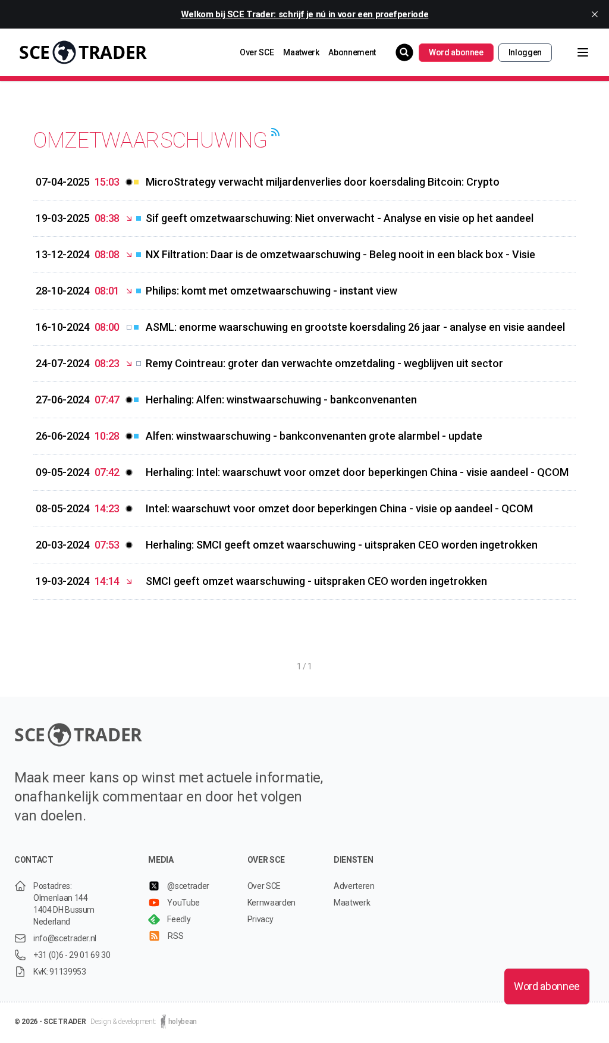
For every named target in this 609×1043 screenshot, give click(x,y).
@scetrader (188, 886)
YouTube (183, 902)
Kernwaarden (271, 902)
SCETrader (83, 52)
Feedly (178, 919)
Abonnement (352, 52)
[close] (594, 14)
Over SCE (257, 52)
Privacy (260, 919)
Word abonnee (456, 52)
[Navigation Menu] (573, 52)
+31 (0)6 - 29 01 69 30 (71, 955)
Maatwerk (301, 52)
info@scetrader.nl (64, 938)
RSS (175, 936)
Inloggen (525, 52)
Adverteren (354, 886)
